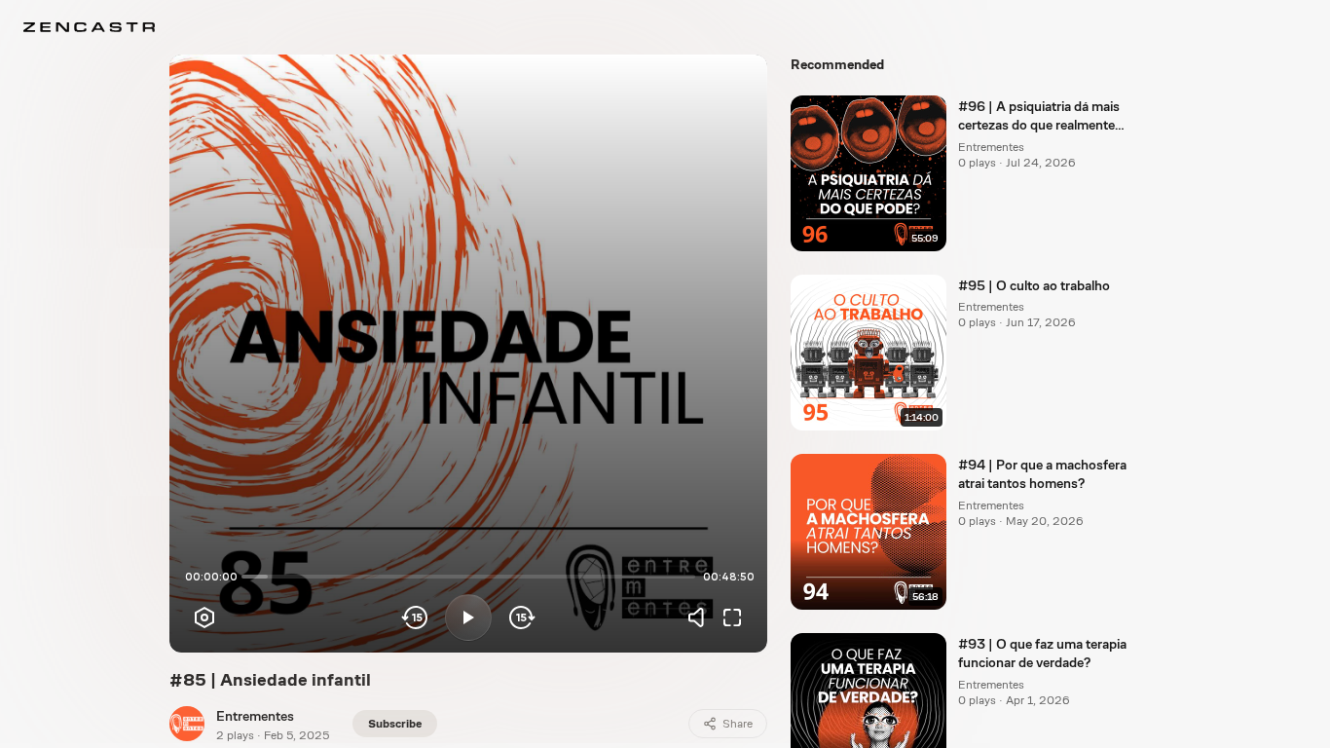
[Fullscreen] (732, 617)
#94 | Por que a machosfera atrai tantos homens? (1042, 474)
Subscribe (395, 723)
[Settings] (204, 617)
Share (737, 723)
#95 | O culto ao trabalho (1034, 285)
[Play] (468, 617)
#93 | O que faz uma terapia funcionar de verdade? (1042, 653)
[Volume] (701, 617)
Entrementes (255, 716)
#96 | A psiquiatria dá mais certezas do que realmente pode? (1039, 116)
